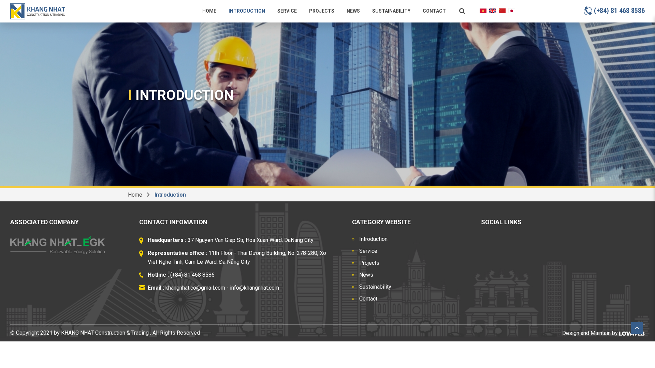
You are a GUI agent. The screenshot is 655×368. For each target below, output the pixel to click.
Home (209, 11)
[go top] (637, 327)
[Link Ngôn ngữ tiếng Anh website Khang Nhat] (493, 10)
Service (287, 11)
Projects (321, 11)
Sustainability (391, 11)
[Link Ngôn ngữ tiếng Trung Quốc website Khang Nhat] (502, 10)
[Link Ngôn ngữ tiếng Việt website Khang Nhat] (483, 10)
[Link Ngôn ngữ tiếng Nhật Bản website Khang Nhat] (512, 10)
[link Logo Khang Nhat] (37, 11)
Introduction (247, 11)
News (353, 11)
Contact (434, 11)
